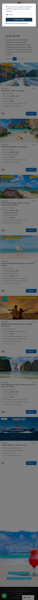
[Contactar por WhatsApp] (4, 595)
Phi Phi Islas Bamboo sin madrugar (14, 147)
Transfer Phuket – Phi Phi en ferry (14, 445)
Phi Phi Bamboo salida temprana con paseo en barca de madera (18, 385)
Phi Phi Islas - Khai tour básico (12, 91)
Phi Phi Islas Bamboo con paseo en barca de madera (17, 264)
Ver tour (30, 113)
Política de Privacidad (14, 591)
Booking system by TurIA (20, 597)
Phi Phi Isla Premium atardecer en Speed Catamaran (16, 325)
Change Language (19, 19)
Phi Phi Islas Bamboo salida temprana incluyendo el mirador (15, 204)
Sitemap (19, 595)
